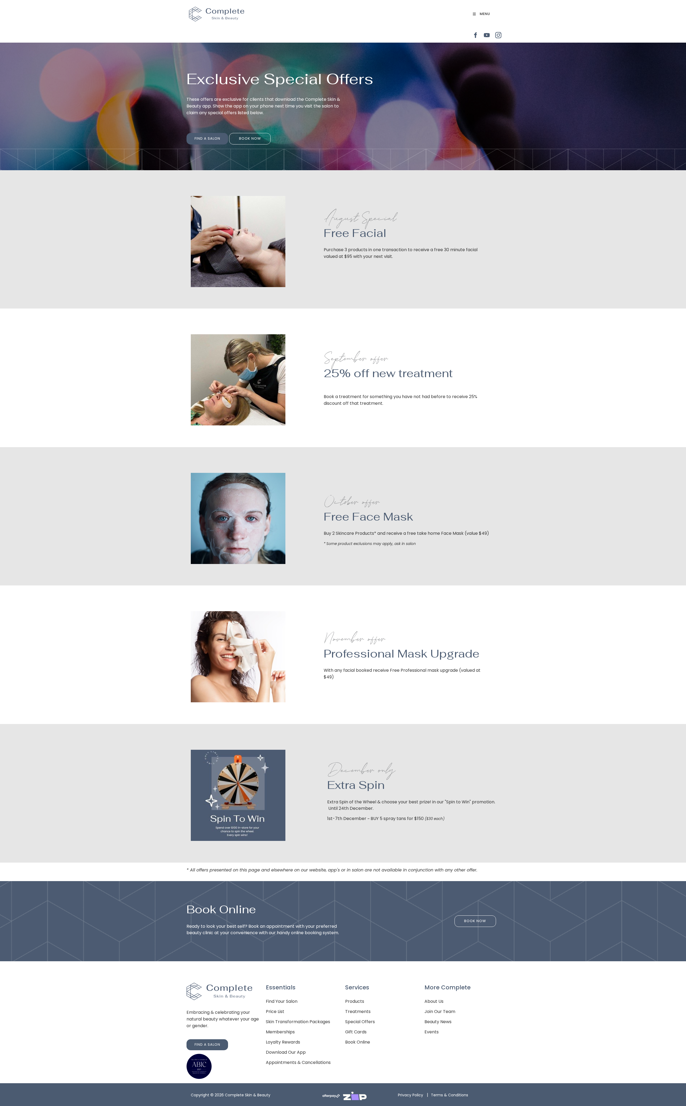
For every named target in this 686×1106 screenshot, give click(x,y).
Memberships (280, 1032)
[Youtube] (486, 35)
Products (354, 1001)
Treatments (358, 1011)
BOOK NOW (240, 136)
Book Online (357, 1042)
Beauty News (438, 1022)
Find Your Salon (281, 1001)
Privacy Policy (410, 1095)
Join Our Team (439, 1011)
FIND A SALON (199, 136)
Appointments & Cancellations (298, 1062)
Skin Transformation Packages (298, 1022)
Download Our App (286, 1052)
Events (431, 1032)
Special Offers (360, 1022)
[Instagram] (498, 35)
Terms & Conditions (449, 1095)
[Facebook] (475, 35)
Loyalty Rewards (283, 1042)
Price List (275, 1011)
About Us (433, 1001)
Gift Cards (356, 1032)
